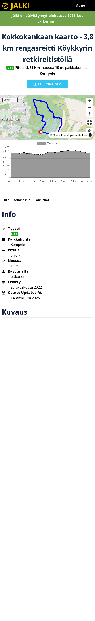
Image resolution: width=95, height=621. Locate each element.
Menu (80, 5)
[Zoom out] (89, 107)
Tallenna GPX (49, 84)
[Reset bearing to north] (89, 114)
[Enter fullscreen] (89, 122)
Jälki (19, 5)
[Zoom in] (89, 101)
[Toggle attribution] (90, 135)
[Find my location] (89, 131)
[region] (47, 117)
